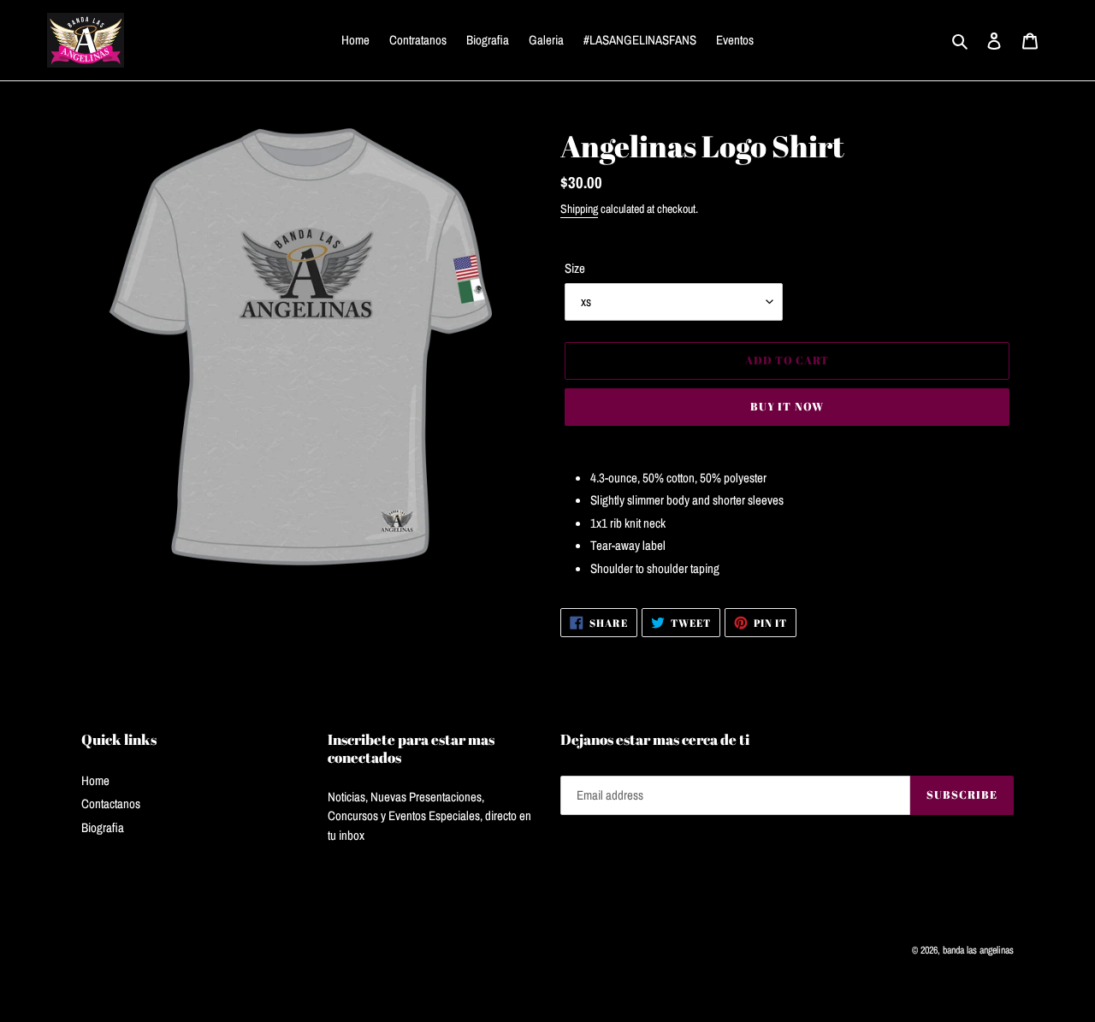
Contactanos (110, 803)
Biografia (102, 827)
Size (575, 268)
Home (95, 780)
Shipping (579, 208)
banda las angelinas (978, 950)
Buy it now (786, 406)
